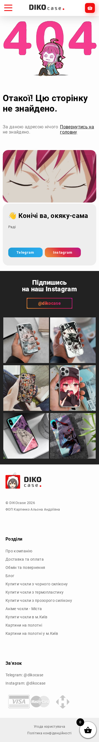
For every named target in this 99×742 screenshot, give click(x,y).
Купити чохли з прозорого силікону (39, 600)
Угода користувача (49, 727)
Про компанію (19, 551)
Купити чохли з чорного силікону (37, 584)
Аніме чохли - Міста (24, 609)
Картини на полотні (24, 625)
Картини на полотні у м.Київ (32, 633)
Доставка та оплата (25, 559)
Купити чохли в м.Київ (26, 617)
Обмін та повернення (25, 567)
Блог (10, 576)
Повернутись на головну (77, 129)
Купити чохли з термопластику (35, 592)
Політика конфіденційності (49, 733)
